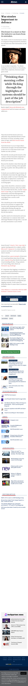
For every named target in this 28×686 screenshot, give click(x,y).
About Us (10, 657)
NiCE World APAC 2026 (16, 429)
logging (19, 315)
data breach (13, 315)
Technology (15, 13)
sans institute (5, 318)
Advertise (10, 659)
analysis (7, 315)
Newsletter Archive (17, 659)
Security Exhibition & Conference (16, 426)
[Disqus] (14, 531)
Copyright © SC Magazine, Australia (8, 310)
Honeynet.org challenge (8, 266)
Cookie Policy (20, 682)
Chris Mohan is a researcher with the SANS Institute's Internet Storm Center (14, 291)
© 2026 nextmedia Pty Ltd (17, 664)
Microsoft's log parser (8, 249)
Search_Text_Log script (18, 245)
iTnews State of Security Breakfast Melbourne (16, 436)
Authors (23, 657)
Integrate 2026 (14, 420)
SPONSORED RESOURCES (10, 391)
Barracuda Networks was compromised (12, 108)
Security (22, 13)
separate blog (9, 260)
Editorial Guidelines (17, 657)
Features (8, 13)
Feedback (5, 659)
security (11, 318)
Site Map (23, 659)
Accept (23, 673)
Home (2, 13)
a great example (14, 256)
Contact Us (5, 657)
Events (5, 416)
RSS (14, 661)
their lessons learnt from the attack (12, 141)
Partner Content (8, 356)
